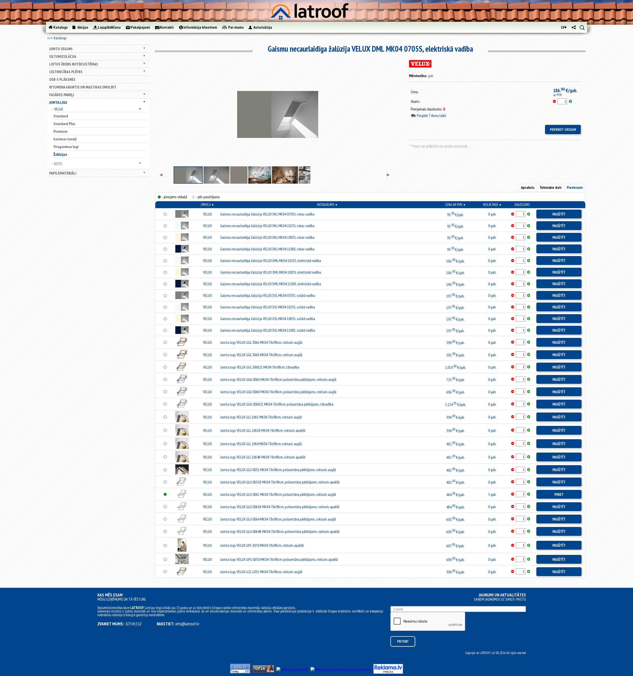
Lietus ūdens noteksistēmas (73, 64)
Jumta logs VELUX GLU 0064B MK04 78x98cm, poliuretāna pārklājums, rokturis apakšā (279, 531)
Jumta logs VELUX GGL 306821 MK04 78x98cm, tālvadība (259, 367)
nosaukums (327, 204)
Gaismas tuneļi (65, 138)
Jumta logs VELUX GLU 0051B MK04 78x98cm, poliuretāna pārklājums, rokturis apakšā (279, 482)
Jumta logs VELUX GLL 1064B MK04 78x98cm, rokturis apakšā (262, 457)
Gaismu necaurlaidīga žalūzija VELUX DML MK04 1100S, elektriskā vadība (270, 283)
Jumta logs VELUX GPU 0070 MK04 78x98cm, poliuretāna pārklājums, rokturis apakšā (279, 559)
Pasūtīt (558, 214)
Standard (60, 115)
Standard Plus (64, 123)
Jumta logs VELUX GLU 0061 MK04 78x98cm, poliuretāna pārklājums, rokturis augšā (278, 494)
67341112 (134, 624)
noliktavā (492, 204)
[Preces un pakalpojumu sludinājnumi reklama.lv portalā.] (388, 672)
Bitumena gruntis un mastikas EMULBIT (82, 87)
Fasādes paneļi (61, 94)
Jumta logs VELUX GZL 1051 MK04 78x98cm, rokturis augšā (261, 571)
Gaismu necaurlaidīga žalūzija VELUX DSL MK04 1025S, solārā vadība (267, 307)
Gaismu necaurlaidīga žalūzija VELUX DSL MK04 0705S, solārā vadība (267, 295)
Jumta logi (58, 102)
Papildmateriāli (62, 173)
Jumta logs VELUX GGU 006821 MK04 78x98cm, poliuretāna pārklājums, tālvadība (276, 404)
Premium (60, 131)
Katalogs (60, 37)
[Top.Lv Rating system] (263, 671)
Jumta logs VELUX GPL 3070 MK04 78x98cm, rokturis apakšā (262, 545)
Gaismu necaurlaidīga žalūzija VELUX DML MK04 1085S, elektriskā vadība (270, 272)
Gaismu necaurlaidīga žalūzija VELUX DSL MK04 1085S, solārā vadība (267, 318)
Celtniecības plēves (66, 71)
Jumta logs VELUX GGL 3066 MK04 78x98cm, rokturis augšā (261, 342)
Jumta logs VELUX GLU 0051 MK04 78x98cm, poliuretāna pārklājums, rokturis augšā (278, 469)
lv (48, 37)
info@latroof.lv (187, 624)
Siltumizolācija (62, 56)
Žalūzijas (60, 154)
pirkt (559, 494)
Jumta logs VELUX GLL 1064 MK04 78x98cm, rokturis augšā (261, 443)
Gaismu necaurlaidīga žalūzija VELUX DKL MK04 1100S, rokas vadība (267, 248)
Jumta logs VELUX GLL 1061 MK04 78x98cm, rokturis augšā (261, 416)
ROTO (58, 163)
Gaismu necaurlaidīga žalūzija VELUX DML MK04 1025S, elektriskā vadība (270, 260)
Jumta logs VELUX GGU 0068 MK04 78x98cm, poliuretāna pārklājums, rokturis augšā (278, 391)
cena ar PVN (455, 204)
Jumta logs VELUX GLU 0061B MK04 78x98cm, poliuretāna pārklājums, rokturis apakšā (279, 506)
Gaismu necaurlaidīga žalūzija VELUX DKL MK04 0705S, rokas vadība (267, 214)
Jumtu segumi (60, 48)
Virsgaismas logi (66, 146)
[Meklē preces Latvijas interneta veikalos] (341, 669)
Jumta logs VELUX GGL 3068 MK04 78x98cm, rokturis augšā (261, 354)
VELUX (58, 109)
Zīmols (207, 204)
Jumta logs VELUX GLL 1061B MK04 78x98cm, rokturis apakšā (262, 430)
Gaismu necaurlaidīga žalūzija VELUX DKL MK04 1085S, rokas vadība (267, 237)
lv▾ (563, 27)
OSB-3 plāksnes (62, 79)
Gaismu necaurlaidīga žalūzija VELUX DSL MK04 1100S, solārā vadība (267, 330)
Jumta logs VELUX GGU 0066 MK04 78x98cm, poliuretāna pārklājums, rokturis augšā (278, 379)
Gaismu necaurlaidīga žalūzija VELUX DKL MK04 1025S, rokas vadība (267, 225)
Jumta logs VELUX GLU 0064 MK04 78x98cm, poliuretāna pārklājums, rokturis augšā (278, 519)
